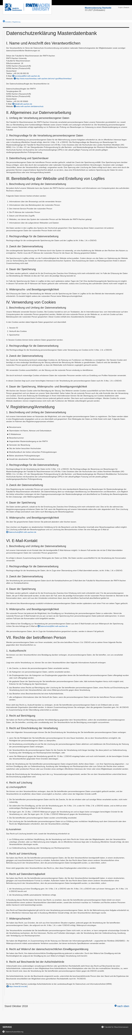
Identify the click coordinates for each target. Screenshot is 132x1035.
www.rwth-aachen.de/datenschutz (29, 106)
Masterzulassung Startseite (98, 8)
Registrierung (16, 22)
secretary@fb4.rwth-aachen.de (27, 76)
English (120, 7)
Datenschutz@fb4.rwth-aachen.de (22, 532)
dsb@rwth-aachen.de (23, 104)
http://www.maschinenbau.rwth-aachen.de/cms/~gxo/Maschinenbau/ (44, 78)
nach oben (123, 1006)
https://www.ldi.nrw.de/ (18, 986)
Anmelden (8, 22)
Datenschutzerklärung (14, 1032)
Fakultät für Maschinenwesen (116, 1027)
